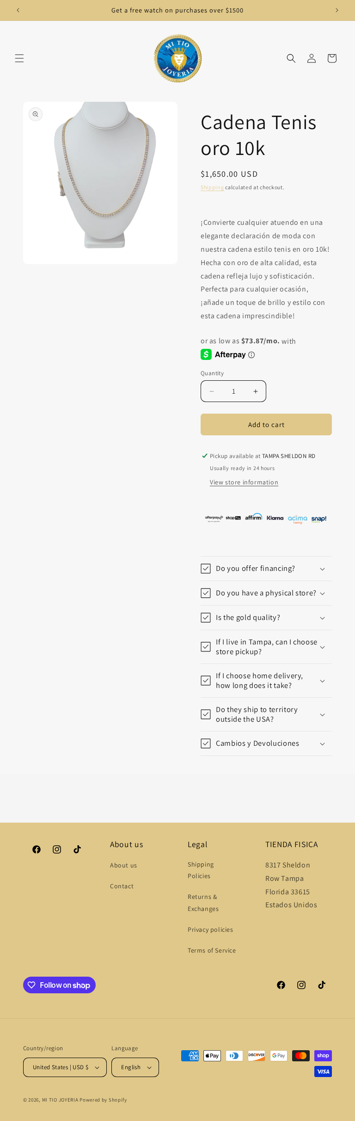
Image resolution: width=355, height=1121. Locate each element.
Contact (122, 886)
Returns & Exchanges (203, 902)
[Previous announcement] (18, 10)
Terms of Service (212, 950)
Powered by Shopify (103, 1099)
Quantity (212, 373)
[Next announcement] (337, 10)
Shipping (212, 187)
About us (123, 865)
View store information (244, 482)
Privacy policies (210, 929)
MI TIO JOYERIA (60, 1099)
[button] (19, 58)
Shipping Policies (201, 870)
